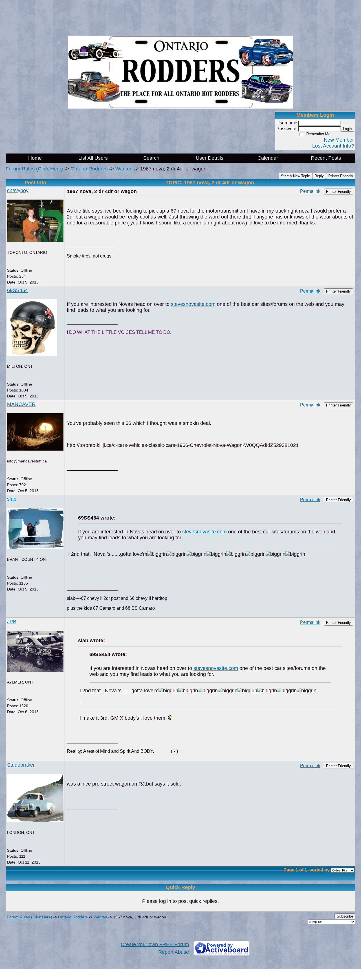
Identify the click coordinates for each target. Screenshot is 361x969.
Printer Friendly (340, 176)
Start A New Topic (295, 176)
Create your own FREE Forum (155, 944)
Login (347, 129)
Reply (319, 176)
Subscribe (345, 916)
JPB (11, 621)
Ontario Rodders (89, 169)
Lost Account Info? (333, 146)
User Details (209, 158)
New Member (339, 140)
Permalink (310, 191)
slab (11, 499)
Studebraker (21, 765)
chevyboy (17, 190)
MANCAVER (21, 404)
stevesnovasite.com (193, 304)
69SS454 (17, 290)
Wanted (124, 169)
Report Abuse (173, 952)
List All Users (93, 158)
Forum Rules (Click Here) (34, 169)
